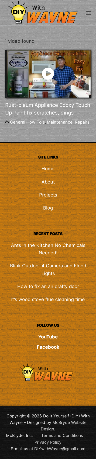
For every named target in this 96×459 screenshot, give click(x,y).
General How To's (27, 122)
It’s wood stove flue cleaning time (48, 299)
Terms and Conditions (62, 435)
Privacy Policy (48, 442)
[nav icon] (88, 13)
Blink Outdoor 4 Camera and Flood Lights (48, 269)
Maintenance (59, 122)
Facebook (48, 347)
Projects (48, 195)
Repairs (82, 122)
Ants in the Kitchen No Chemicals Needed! (48, 249)
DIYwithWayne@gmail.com (59, 448)
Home (48, 168)
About (48, 182)
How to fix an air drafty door (48, 286)
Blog (48, 208)
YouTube (48, 337)
